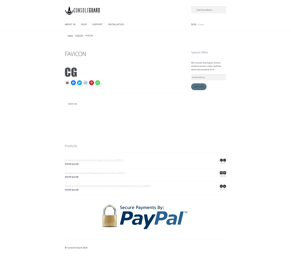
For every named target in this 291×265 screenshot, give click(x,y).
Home (70, 35)
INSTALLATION (116, 24)
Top (283, 257)
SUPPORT (97, 24)
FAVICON (79, 35)
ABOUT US (70, 24)
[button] (82, 10)
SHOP (84, 24)
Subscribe (198, 86)
